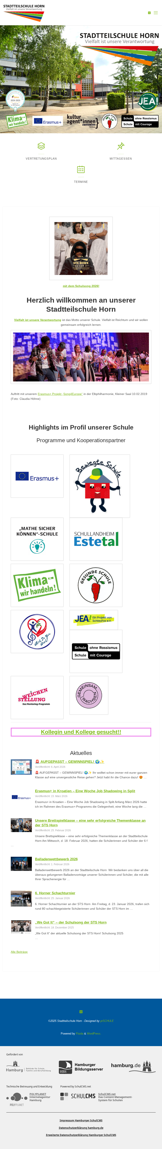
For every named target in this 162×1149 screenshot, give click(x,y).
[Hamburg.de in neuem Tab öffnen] (133, 1067)
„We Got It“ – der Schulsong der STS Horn (71, 922)
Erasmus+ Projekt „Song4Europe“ (60, 394)
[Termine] (81, 171)
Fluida (79, 1033)
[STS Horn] (24, 12)
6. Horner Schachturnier (55, 893)
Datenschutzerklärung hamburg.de (81, 1128)
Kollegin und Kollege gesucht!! (81, 732)
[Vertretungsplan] (41, 148)
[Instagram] (149, 13)
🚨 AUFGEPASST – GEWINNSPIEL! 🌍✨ (69, 762)
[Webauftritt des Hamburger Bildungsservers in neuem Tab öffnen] (81, 1067)
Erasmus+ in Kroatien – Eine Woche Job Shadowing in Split (85, 791)
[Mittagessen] (120, 148)
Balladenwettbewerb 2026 (56, 859)
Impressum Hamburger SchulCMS (81, 1120)
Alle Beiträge (19, 952)
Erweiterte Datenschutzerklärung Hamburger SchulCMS (81, 1135)
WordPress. (94, 1033)
